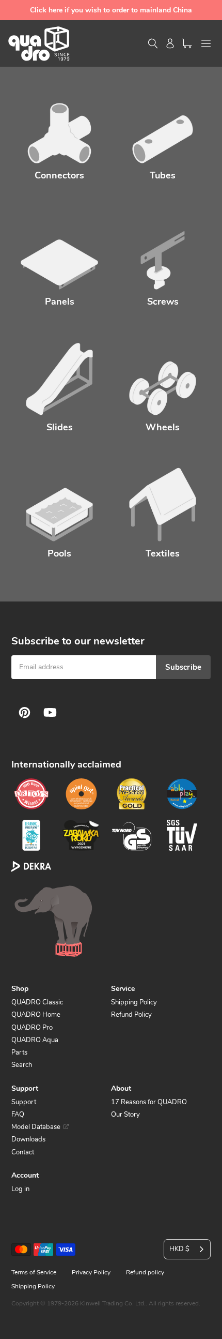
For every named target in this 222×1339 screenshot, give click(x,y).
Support (23, 1102)
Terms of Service (33, 1272)
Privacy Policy (91, 1272)
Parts (19, 1052)
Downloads (28, 1139)
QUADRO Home (35, 1014)
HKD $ (179, 1249)
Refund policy (145, 1272)
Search (21, 1065)
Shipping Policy (134, 1002)
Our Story (125, 1114)
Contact (22, 1152)
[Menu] (206, 43)
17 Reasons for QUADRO (149, 1102)
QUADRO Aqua (34, 1040)
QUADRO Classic (37, 1002)
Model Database (35, 1127)
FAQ (17, 1114)
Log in (20, 1189)
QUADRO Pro (32, 1027)
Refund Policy (131, 1014)
